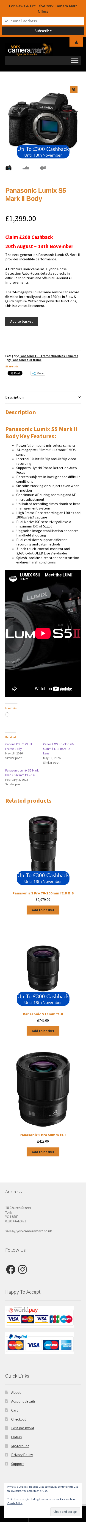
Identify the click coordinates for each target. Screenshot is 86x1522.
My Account (20, 1446)
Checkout (18, 1419)
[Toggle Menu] (74, 60)
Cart (14, 1410)
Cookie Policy (14, 1503)
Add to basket (21, 321)
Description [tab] (14, 397)
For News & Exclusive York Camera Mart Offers (43, 8)
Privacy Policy (22, 1454)
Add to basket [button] (43, 910)
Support (17, 1463)
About (16, 1392)
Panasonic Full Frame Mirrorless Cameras (48, 356)
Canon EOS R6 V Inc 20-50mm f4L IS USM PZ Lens (58, 748)
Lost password (22, 1428)
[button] (74, 89)
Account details (23, 1401)
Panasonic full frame (26, 360)
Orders (16, 1437)
